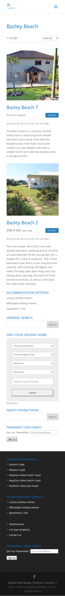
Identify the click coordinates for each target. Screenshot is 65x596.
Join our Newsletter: (18, 432)
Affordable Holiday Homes (22, 303)
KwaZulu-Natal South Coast (25, 475)
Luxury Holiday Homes (19, 298)
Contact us (15, 535)
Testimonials (16, 524)
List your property (19, 529)
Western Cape (17, 469)
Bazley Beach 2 (22, 222)
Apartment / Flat (16, 308)
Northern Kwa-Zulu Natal (23, 485)
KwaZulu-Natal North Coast (25, 480)
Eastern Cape (16, 464)
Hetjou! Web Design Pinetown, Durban (31, 582)
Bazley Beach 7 (22, 107)
